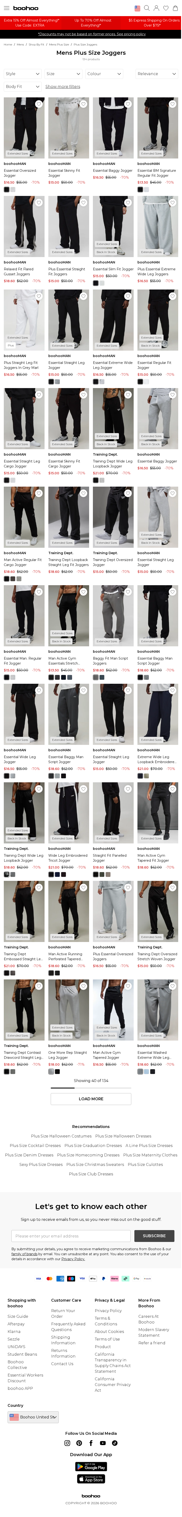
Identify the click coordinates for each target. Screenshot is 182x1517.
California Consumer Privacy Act (113, 1385)
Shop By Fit (36, 44)
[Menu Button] (6, 8)
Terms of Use (107, 1339)
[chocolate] (63, 874)
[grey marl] (12, 189)
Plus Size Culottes (145, 1164)
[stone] (108, 874)
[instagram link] (67, 1443)
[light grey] (19, 578)
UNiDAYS (16, 1347)
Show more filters (63, 86)
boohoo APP (20, 1388)
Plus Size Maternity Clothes (150, 1155)
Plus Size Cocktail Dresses (35, 1145)
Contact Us (62, 1364)
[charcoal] (12, 578)
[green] (102, 874)
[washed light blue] (146, 1071)
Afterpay (16, 1324)
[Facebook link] (91, 1443)
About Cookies (109, 1331)
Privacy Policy (108, 1311)
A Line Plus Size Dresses (149, 1145)
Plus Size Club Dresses (91, 1174)
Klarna (14, 1331)
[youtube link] (103, 1443)
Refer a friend (151, 1343)
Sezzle (14, 1339)
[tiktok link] (115, 1443)
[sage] (146, 776)
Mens (20, 44)
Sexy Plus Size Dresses (41, 1164)
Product (103, 1347)
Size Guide (18, 1316)
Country (15, 1405)
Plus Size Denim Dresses (29, 1155)
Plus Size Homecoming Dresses (88, 1155)
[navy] (63, 677)
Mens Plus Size (59, 44)
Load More (91, 1099)
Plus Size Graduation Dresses (93, 1145)
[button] (137, 8)
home (8, 44)
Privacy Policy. (73, 1259)
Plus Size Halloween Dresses (123, 1136)
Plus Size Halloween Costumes (61, 1136)
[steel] (69, 677)
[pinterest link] (79, 1443)
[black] (6, 189)
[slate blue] (102, 677)
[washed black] (152, 1071)
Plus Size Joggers (85, 44)
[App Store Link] (91, 1473)
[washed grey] (140, 1071)
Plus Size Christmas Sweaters (95, 1164)
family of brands (24, 1254)
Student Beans (22, 1354)
